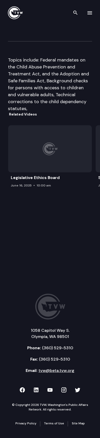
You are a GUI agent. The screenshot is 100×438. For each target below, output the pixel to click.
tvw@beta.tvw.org (56, 370)
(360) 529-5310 (57, 348)
